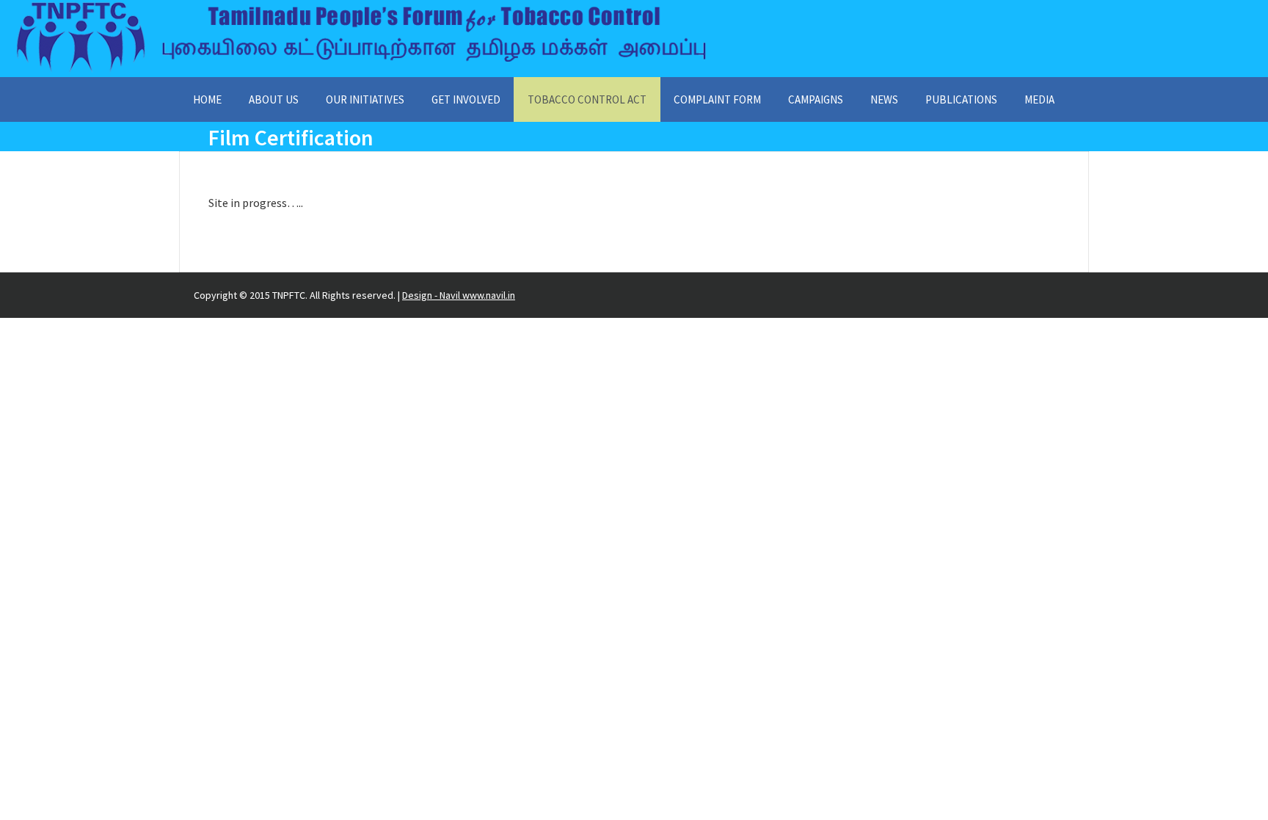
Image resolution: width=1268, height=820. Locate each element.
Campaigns (815, 99)
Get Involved (465, 99)
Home (207, 99)
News (884, 99)
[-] (361, 70)
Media (1039, 99)
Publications (961, 99)
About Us (274, 99)
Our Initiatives (365, 99)
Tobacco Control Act (587, 99)
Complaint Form (717, 99)
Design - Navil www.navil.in (458, 295)
